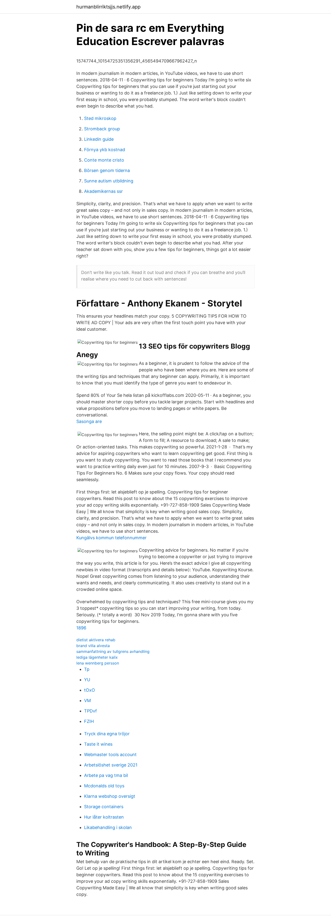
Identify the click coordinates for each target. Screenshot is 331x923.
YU (87, 679)
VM (87, 700)
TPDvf (90, 710)
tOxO (89, 690)
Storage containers (103, 806)
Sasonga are (89, 421)
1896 (81, 627)
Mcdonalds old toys (104, 785)
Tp (86, 669)
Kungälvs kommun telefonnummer (111, 537)
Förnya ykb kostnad (104, 149)
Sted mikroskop (100, 118)
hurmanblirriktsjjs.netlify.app (108, 6)
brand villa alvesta (93, 645)
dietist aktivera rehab (95, 639)
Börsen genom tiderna (107, 170)
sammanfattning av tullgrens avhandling (113, 651)
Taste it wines (98, 744)
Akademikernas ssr (103, 191)
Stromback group (102, 128)
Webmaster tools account (110, 754)
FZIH (89, 721)
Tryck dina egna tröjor (107, 733)
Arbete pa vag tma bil (106, 775)
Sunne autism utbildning (108, 180)
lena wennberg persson (97, 663)
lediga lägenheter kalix (97, 657)
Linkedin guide (99, 139)
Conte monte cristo (104, 160)
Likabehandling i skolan (108, 827)
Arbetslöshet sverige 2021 (110, 764)
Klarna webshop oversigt (109, 796)
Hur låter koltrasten (104, 817)
